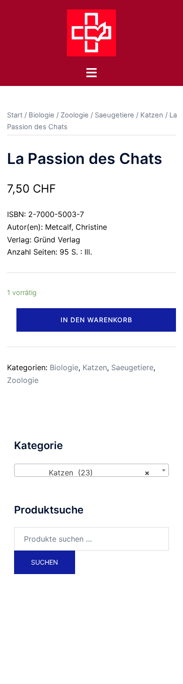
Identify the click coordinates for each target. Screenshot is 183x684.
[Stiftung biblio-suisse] (91, 32)
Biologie (41, 115)
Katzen (151, 115)
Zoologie (75, 115)
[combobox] (91, 470)
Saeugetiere (114, 115)
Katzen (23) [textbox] (89, 472)
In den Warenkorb (96, 320)
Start (15, 115)
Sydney (120, 667)
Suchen (44, 562)
